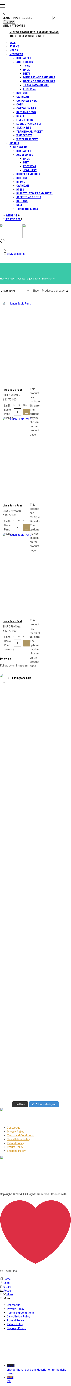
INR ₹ (10, 1379)
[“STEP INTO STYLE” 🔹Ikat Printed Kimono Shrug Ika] (17, 1031)
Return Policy (15, 1147)
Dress (20, 189)
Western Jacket (27, 139)
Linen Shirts (24, 120)
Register (38, 36)
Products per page (53, 290)
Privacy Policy (15, 1131)
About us (15, 36)
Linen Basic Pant (12, 390)
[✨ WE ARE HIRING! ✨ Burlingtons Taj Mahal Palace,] (17, 799)
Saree (20, 205)
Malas (54, 32)
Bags (26, 69)
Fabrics (45, 32)
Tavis (26, 65)
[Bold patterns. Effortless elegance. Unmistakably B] (53, 817)
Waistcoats (24, 135)
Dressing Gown (26, 112)
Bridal (20, 181)
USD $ (36, 1369)
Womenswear (31, 32)
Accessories (24, 62)
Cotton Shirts (26, 108)
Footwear (29, 89)
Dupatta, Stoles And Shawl (34, 193)
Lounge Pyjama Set (29, 123)
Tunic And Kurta (27, 209)
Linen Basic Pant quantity (9, 412)
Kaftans (22, 201)
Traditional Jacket (29, 131)
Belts (27, 73)
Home (3, 278)
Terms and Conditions (20, 1135)
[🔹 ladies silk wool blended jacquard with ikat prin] (53, 916)
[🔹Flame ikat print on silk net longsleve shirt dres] (53, 1007)
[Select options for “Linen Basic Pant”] (26, 412)
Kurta (20, 116)
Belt (26, 162)
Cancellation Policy (18, 1139)
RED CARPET (23, 58)
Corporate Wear (27, 100)
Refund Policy (15, 1143)
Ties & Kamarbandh (36, 85)
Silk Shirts (23, 127)
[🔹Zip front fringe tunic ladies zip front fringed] (53, 719)
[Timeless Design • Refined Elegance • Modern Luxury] (17, 912)
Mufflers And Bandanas (39, 77)
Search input (11, 18)
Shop (11, 278)
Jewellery (30, 170)
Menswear (16, 32)
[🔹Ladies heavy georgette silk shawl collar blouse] (17, 725)
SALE (12, 42)
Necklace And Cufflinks (39, 81)
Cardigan (22, 96)
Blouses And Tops (28, 174)
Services (27, 36)
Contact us (13, 1127)
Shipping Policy (16, 1150)
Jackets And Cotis (28, 197)
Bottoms (22, 93)
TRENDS (14, 143)
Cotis (20, 104)
